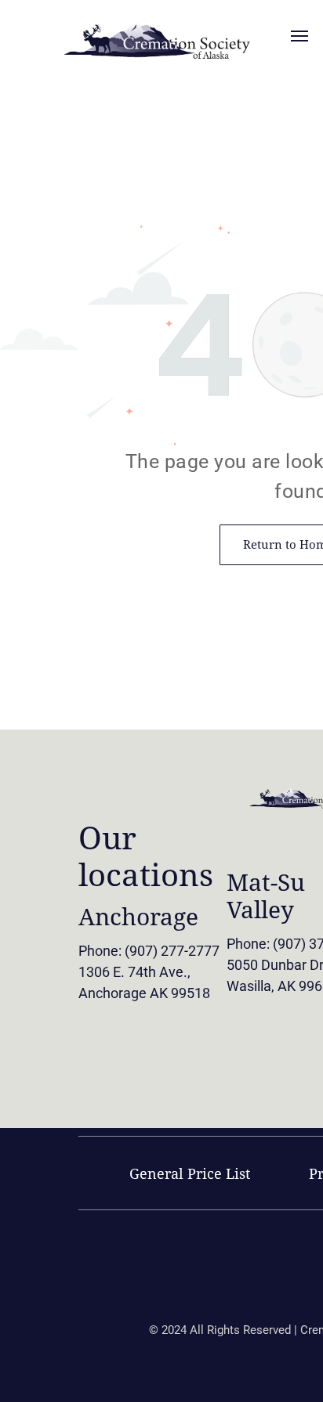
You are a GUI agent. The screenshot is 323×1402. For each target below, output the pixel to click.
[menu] (299, 36)
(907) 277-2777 (172, 950)
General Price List (189, 1174)
